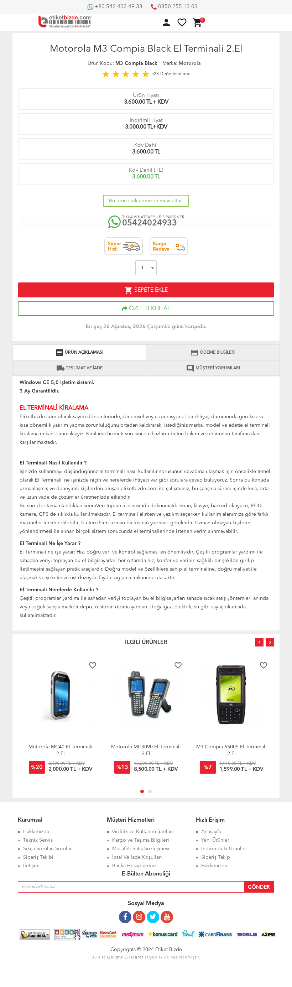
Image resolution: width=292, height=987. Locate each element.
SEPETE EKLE (146, 290)
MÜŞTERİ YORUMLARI (213, 368)
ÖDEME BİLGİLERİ (212, 352)
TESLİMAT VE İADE (79, 368)
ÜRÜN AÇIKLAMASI (79, 352)
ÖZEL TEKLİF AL (148, 309)
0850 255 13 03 (177, 7)
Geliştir (115, 958)
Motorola (190, 63)
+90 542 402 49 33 (117, 7)
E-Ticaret (133, 958)
